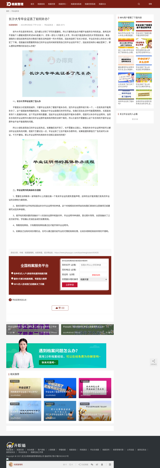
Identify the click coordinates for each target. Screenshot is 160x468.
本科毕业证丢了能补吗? (126, 102)
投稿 (150, 4)
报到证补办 (10, 452)
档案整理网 (13, 25)
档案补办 (102, 4)
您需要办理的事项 (70, 279)
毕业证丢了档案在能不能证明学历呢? (144, 34)
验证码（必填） (81, 274)
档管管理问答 (118, 450)
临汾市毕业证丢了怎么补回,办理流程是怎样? (126, 34)
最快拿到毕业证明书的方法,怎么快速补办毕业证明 (126, 68)
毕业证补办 (48, 25)
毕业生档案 (94, 450)
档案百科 (106, 450)
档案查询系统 (76, 4)
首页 (32, 4)
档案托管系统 (90, 4)
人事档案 (51, 450)
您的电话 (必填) (69, 269)
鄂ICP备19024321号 (60, 456)
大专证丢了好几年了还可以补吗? (126, 85)
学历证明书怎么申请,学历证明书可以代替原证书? (143, 51)
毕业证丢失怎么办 (19, 300)
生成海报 (84, 464)
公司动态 (130, 450)
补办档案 (30, 450)
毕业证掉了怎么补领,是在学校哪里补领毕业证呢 (143, 68)
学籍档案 (62, 450)
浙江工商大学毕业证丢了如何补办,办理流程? (126, 51)
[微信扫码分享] (92, 464)
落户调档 (41, 450)
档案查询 (41, 4)
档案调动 (72, 450)
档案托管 (51, 4)
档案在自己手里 (37, 452)
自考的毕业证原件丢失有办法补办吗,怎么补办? (144, 102)
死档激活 (83, 450)
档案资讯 (62, 4)
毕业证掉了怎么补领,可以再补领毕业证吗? (143, 85)
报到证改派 (142, 450)
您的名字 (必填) (69, 265)
